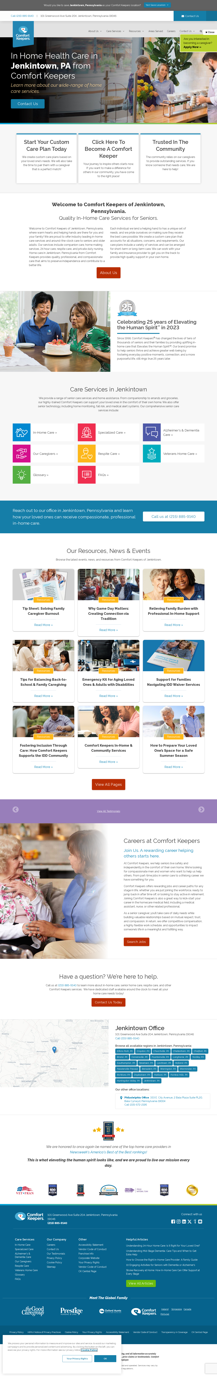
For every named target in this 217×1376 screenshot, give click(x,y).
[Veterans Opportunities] (25, 1195)
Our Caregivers (23, 1261)
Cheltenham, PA (181, 1051)
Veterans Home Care (26, 1270)
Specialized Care (24, 1249)
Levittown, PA (164, 1063)
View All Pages (108, 784)
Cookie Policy (54, 1262)
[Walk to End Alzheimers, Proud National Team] (136, 1192)
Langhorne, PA (180, 1057)
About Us (93, 31)
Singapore (176, 1309)
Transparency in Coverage (174, 1332)
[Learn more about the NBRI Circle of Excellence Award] (192, 1195)
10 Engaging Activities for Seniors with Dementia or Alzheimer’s (160, 1265)
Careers (171, 31)
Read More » (43, 625)
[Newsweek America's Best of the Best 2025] (80, 1195)
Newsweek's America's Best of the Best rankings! (108, 1152)
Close (210, 32)
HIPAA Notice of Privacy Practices (44, 1332)
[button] (95, 31)
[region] (62, 1354)
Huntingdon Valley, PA (128, 1080)
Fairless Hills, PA (179, 1075)
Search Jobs (136, 942)
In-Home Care (22, 1244)
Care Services (113, 31)
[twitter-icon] (190, 1222)
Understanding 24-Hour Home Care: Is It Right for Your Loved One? (163, 1245)
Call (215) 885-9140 (22, 15)
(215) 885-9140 (67, 985)
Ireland (165, 1309)
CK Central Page (87, 1271)
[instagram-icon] (179, 1221)
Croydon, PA (143, 1051)
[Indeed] (195, 1222)
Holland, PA (181, 1063)
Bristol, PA (122, 1057)
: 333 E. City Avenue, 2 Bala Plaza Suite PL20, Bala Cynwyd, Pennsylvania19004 (163, 1101)
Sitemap (51, 1267)
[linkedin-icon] (184, 1221)
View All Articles (141, 1283)
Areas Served (156, 31)
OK (105, 1358)
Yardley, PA (198, 1057)
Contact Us (186, 31)
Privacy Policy (54, 1258)
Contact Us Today (108, 1002)
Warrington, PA (168, 1069)
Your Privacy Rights (89, 1262)
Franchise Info (86, 1253)
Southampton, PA (126, 1063)
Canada (187, 1309)
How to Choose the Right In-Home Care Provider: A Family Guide (162, 1259)
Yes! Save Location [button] (156, 5)
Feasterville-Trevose (127, 1069)
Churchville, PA (161, 1051)
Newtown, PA (146, 1063)
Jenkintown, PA (152, 1080)
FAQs (18, 1279)
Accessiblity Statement (90, 1244)
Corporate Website (88, 1258)
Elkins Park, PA (125, 1051)
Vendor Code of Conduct (92, 1249)
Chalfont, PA (200, 1051)
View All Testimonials (108, 811)
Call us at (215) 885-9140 (174, 516)
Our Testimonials (56, 1253)
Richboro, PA (123, 1075)
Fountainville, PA (160, 1057)
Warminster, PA (188, 1069)
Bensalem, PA (149, 1069)
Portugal (165, 1314)
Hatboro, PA (160, 1075)
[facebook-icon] (173, 1221)
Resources (135, 31)
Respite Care (22, 1265)
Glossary (20, 1274)
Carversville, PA (140, 1057)
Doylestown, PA (142, 1075)
